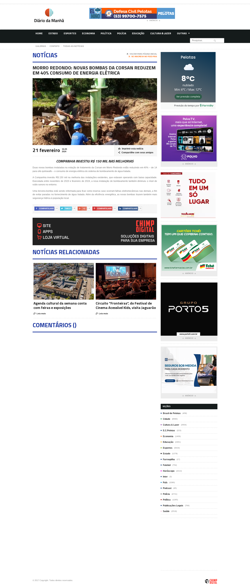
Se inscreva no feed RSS (143, 56)
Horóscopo (168, 471)
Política (106, 33)
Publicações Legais (173, 505)
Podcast (167, 488)
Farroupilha (169, 459)
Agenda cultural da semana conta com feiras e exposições (60, 305)
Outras (182, 33)
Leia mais (39, 313)
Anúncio (153, 20)
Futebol (167, 465)
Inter (165, 476)
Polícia (121, 33)
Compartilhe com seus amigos (135, 152)
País (165, 482)
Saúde (166, 511)
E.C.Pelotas (169, 430)
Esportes (70, 33)
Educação (138, 33)
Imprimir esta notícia (130, 148)
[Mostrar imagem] (59, 266)
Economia (88, 33)
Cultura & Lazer (160, 33)
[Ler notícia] (68, 266)
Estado (53, 33)
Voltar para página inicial (142, 54)
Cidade (166, 419)
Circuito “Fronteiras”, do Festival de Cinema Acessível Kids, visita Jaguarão (126, 305)
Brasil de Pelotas (172, 413)
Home (39, 33)
